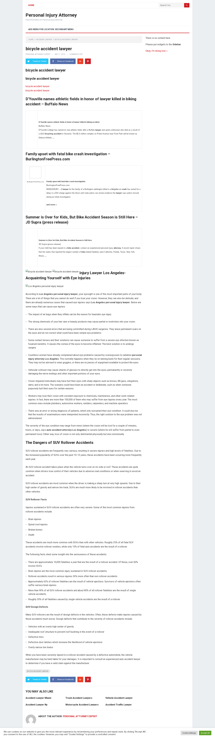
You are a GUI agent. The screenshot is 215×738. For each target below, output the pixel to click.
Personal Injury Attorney (51, 15)
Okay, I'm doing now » (156, 50)
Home (31, 5)
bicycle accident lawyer (37, 86)
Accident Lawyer (44, 40)
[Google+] (80, 61)
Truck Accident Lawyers (79, 698)
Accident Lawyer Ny (36, 704)
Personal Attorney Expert (38, 54)
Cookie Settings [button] (189, 733)
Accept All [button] (205, 733)
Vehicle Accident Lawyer (119, 698)
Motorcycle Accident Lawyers (82, 704)
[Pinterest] (88, 61)
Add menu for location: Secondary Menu (51, 29)
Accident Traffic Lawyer (118, 704)
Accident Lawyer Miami (38, 698)
